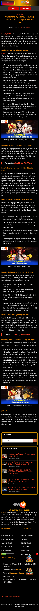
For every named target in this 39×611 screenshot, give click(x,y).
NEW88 (3, 53)
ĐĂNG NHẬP (25, 8)
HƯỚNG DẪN (19, 14)
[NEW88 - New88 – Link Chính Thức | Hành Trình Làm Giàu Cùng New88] (25, 3)
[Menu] (8, 3)
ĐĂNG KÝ (13, 8)
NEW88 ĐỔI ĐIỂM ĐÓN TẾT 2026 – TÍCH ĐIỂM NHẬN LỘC (21, 455)
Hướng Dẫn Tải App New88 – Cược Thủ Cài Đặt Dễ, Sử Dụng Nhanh (21, 488)
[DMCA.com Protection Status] (7, 554)
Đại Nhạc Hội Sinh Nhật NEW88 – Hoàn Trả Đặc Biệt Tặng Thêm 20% (21, 480)
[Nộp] (35, 440)
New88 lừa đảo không (23, 163)
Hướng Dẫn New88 (22, 334)
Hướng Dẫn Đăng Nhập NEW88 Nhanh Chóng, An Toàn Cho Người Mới (21, 463)
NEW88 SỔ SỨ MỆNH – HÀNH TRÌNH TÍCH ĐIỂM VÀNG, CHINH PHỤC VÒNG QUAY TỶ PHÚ (21, 472)
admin (28, 27)
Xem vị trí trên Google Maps (10, 596)
